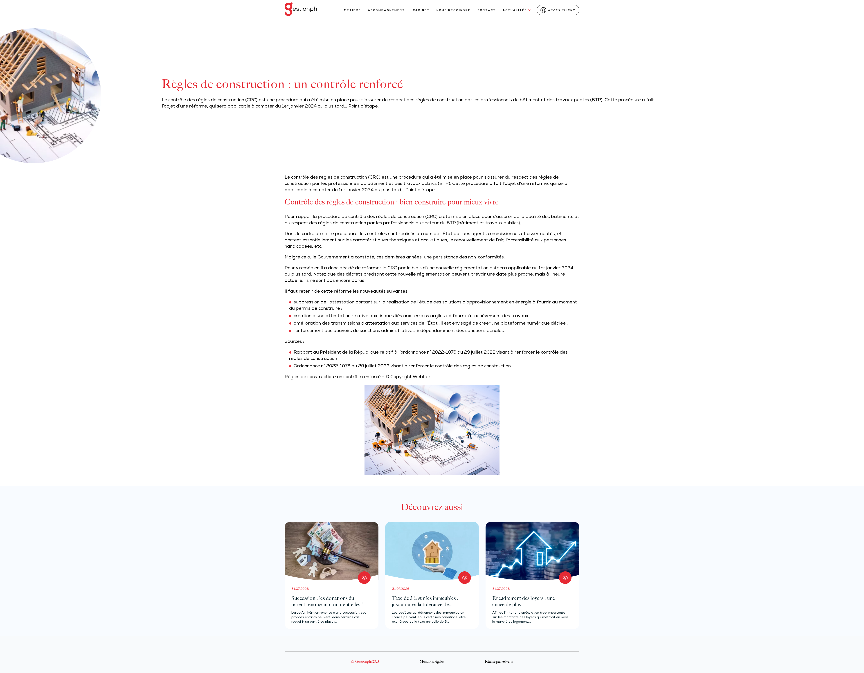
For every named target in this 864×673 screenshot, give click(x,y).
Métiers (352, 10)
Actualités (515, 10)
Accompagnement (387, 10)
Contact (486, 10)
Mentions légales (432, 661)
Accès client (562, 10)
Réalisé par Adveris (499, 661)
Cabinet (421, 10)
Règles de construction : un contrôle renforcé (333, 377)
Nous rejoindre (453, 10)
